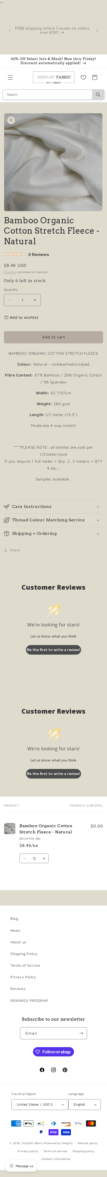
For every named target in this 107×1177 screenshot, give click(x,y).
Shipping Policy (24, 953)
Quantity (11, 289)
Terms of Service (25, 965)
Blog (14, 918)
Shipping (10, 271)
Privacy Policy (23, 977)
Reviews (17, 988)
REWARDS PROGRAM (29, 1000)
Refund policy (88, 1143)
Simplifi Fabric (32, 1143)
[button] (10, 77)
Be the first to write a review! (53, 649)
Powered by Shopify (58, 1143)
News (15, 930)
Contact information (56, 1158)
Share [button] (15, 550)
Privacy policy (28, 1151)
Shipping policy (83, 1151)
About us (18, 942)
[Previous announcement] (9, 30)
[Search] (98, 94)
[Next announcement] (97, 30)
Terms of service (55, 1151)
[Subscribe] (81, 1033)
